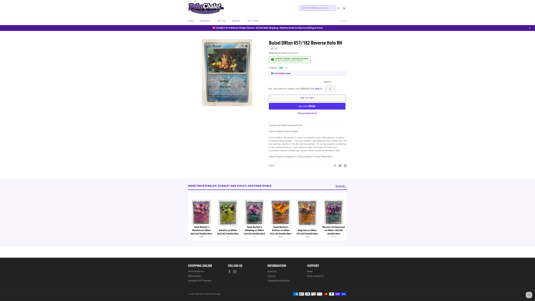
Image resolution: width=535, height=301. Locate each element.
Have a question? (315, 276)
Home (191, 21)
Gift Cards (253, 21)
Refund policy (194, 276)
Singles (236, 21)
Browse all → (341, 186)
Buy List (222, 21)
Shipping (273, 52)
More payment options (307, 113)
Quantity (327, 82)
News (310, 271)
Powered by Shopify (213, 294)
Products (205, 21)
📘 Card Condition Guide (281, 73)
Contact (271, 276)
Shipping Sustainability (279, 280)
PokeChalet (199, 294)
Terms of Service (196, 271)
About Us (272, 271)
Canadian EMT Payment (199, 280)
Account (344, 21)
